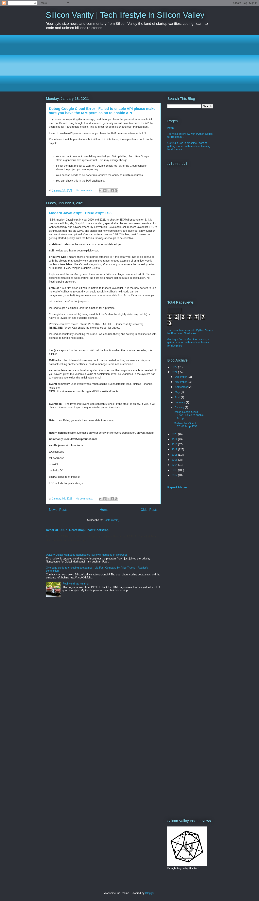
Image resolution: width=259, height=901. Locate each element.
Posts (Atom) (111, 519)
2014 (175, 464)
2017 (175, 449)
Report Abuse (177, 487)
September (181, 386)
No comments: (85, 190)
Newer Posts (58, 509)
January (180, 407)
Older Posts (149, 509)
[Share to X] (108, 190)
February (180, 402)
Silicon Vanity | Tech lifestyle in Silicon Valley (125, 15)
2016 (175, 454)
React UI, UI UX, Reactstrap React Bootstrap (77, 530)
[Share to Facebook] (112, 190)
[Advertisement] (129, 63)
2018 (175, 444)
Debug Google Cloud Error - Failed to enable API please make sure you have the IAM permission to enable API (102, 111)
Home (104, 509)
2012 (175, 475)
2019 (175, 439)
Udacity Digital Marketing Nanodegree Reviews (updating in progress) (86, 554)
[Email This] (101, 190)
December (181, 376)
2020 (175, 434)
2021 (175, 372)
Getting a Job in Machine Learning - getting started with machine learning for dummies (188, 146)
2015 (175, 459)
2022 (175, 367)
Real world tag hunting (75, 583)
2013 (175, 470)
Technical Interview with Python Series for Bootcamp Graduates (190, 332)
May (178, 392)
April (178, 397)
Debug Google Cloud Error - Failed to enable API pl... (189, 415)
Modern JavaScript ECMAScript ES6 (80, 213)
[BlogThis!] (105, 190)
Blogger (149, 893)
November (181, 381)
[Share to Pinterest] (116, 190)
